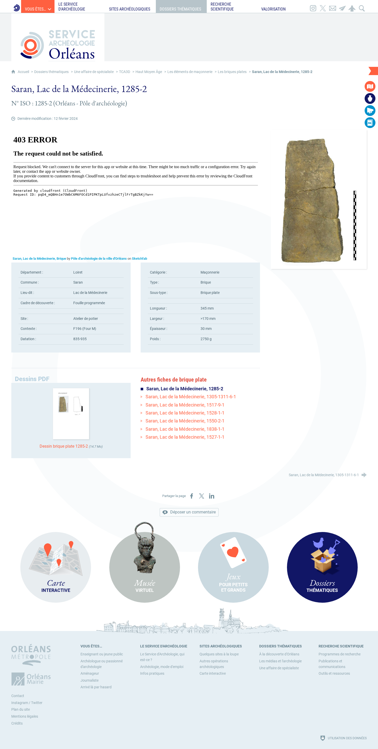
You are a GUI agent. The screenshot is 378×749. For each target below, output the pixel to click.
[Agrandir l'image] (319, 199)
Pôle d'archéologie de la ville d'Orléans (99, 258)
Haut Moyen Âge (149, 72)
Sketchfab (139, 258)
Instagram (19, 703)
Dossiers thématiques (51, 72)
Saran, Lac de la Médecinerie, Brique (39, 258)
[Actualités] (370, 110)
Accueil (24, 72)
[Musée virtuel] (370, 98)
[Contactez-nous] (332, 6)
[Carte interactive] (370, 86)
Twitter (36, 703)
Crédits (17, 723)
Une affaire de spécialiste (94, 72)
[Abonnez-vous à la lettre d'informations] (342, 6)
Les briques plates (232, 72)
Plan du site (20, 709)
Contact (17, 696)
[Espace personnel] (352, 6)
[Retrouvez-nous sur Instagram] (313, 6)
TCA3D (124, 72)
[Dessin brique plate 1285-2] (71, 413)
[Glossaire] (370, 122)
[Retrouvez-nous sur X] (323, 6)
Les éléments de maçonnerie (189, 72)
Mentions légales (24, 716)
